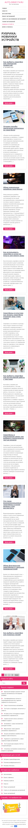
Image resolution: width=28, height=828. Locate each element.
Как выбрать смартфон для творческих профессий (13, 63)
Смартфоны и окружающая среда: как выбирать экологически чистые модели (13, 437)
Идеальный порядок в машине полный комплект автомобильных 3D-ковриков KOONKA (13, 693)
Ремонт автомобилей (8, 16)
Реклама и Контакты (9, 765)
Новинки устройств (8, 24)
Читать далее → (9, 103)
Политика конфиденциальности (12, 762)
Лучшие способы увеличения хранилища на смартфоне (13, 128)
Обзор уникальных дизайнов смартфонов (12, 188)
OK (15, 826)
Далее (16, 675)
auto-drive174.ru (14, 2)
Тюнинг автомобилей (8, 21)
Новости (4, 11)
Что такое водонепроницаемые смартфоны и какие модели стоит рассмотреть (12, 504)
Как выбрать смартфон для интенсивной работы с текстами (14, 377)
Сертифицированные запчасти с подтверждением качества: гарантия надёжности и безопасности (11, 700)
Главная (4, 8)
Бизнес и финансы (7, 27)
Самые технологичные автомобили (13, 705)
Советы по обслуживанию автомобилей (14, 19)
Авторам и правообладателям (12, 759)
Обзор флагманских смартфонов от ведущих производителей (13, 567)
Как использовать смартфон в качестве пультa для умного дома (13, 254)
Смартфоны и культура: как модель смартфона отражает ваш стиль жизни (13, 315)
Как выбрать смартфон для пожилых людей (13, 634)
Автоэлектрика (6, 13)
